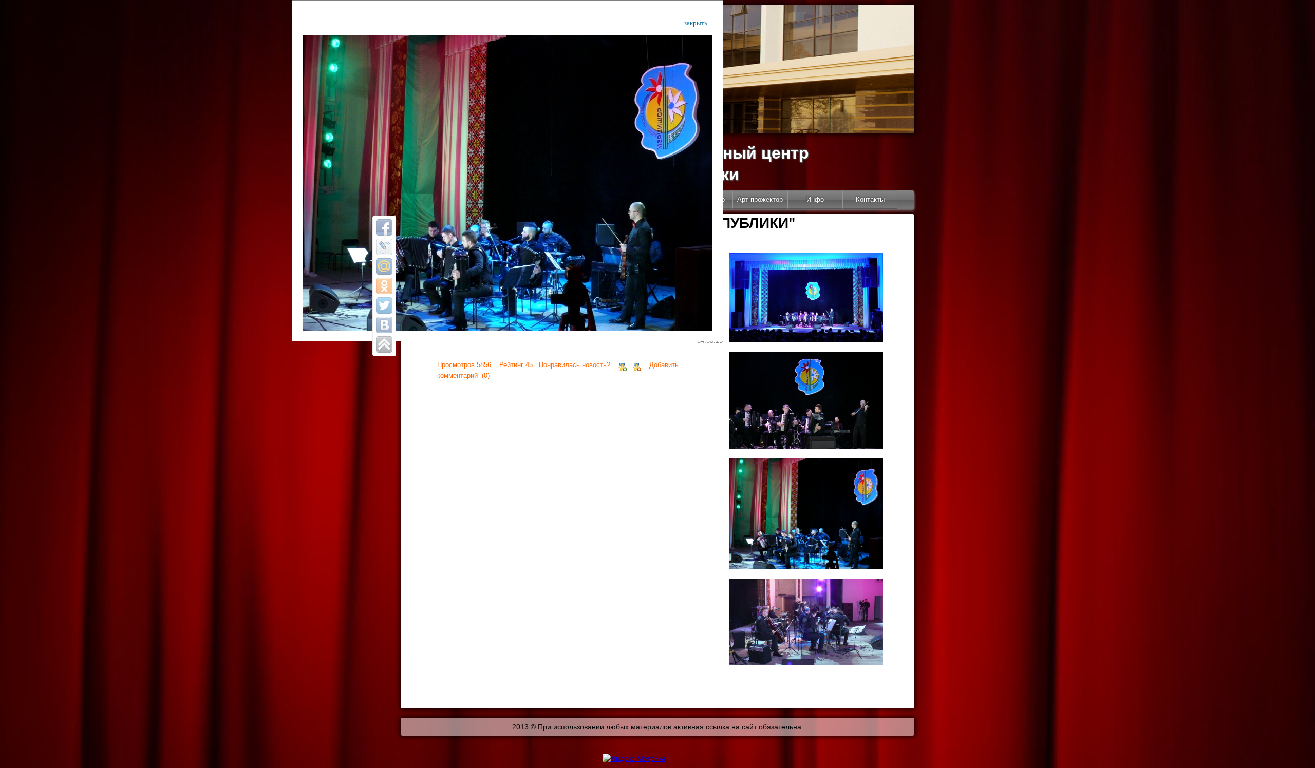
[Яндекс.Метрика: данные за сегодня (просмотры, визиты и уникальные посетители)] (634, 758)
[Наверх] (384, 344)
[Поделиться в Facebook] (384, 227)
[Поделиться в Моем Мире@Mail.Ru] (384, 266)
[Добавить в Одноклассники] (384, 286)
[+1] (622, 365)
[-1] (637, 365)
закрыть (695, 23)
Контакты (870, 199)
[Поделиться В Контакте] (384, 325)
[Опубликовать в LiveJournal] (384, 247)
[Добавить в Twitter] (384, 305)
